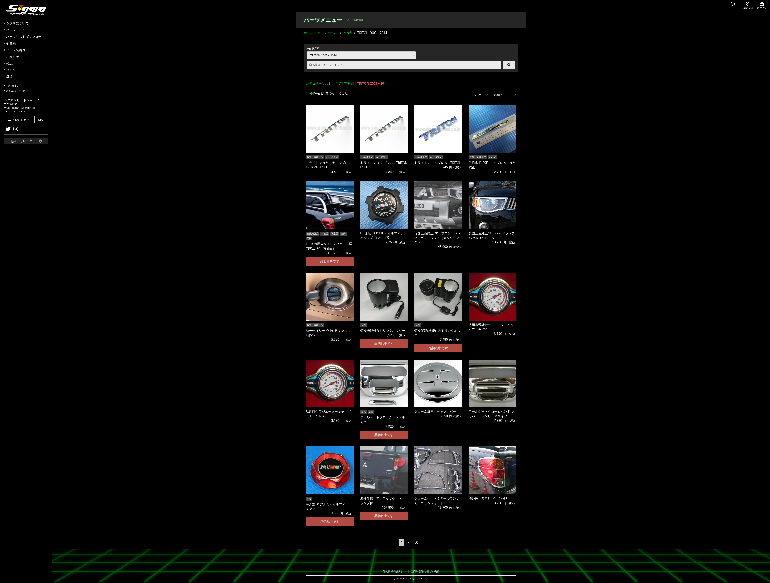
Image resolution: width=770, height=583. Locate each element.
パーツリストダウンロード (25, 36)
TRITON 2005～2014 (372, 83)
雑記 (9, 63)
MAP (41, 120)
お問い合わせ (20, 120)
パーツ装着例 (15, 50)
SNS (9, 76)
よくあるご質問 (15, 91)
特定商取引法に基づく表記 (423, 571)
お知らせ (12, 56)
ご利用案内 (13, 86)
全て (338, 83)
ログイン (762, 8)
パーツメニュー (17, 30)
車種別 (348, 33)
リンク (11, 70)
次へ (418, 542)
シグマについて (17, 23)
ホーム (308, 33)
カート (733, 8)
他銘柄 (11, 43)
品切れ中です (329, 261)
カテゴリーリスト (318, 83)
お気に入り (747, 8)
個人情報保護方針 (393, 571)
